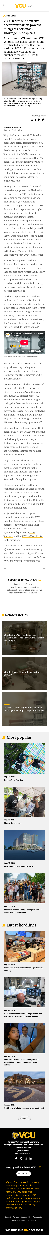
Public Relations (23, 1147)
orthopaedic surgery (22, 521)
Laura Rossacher (14, 127)
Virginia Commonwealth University (23, 1142)
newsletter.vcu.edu (19, 587)
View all (24, 1119)
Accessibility (26, 1217)
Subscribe (23, 1173)
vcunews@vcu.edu (23, 1153)
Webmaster (37, 1217)
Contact (8, 1217)
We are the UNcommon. (24, 1230)
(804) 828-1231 (23, 1150)
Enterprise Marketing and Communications (23, 1145)
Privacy (16, 1217)
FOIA (14, 1220)
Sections (3, 5)
